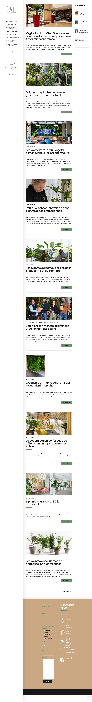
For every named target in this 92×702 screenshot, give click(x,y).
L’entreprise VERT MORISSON (11, 54)
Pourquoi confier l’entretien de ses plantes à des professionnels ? (47, 209)
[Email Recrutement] (62, 649)
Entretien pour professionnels (11, 34)
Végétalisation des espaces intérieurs (11, 45)
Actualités (11, 71)
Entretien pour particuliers (11, 31)
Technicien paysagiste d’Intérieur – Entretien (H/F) (11, 68)
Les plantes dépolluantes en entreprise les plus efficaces (44, 562)
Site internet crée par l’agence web (66, 691)
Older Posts (65, 591)
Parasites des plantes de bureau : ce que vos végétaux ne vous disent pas (84, 23)
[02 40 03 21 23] (62, 633)
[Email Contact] (62, 641)
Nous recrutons (11, 60)
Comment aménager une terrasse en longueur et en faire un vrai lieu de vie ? (84, 32)
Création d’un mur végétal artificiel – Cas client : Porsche (48, 384)
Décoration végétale (11, 37)
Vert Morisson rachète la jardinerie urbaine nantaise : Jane (47, 327)
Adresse (69, 619)
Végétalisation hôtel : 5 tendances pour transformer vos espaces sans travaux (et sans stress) (48, 36)
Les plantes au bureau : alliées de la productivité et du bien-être (49, 269)
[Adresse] (62, 621)
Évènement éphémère (11, 51)
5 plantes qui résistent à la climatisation (42, 503)
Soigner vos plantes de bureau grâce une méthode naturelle (45, 94)
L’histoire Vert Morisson (11, 58)
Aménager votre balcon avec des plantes (11, 28)
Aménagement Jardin (11, 24)
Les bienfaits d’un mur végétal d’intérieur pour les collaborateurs (47, 151)
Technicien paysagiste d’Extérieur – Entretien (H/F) (11, 64)
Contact (11, 74)
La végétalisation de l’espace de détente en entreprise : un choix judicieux (46, 443)
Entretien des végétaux (11, 48)
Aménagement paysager (11, 21)
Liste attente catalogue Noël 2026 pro (11, 41)
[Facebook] (62, 659)
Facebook (68, 658)
